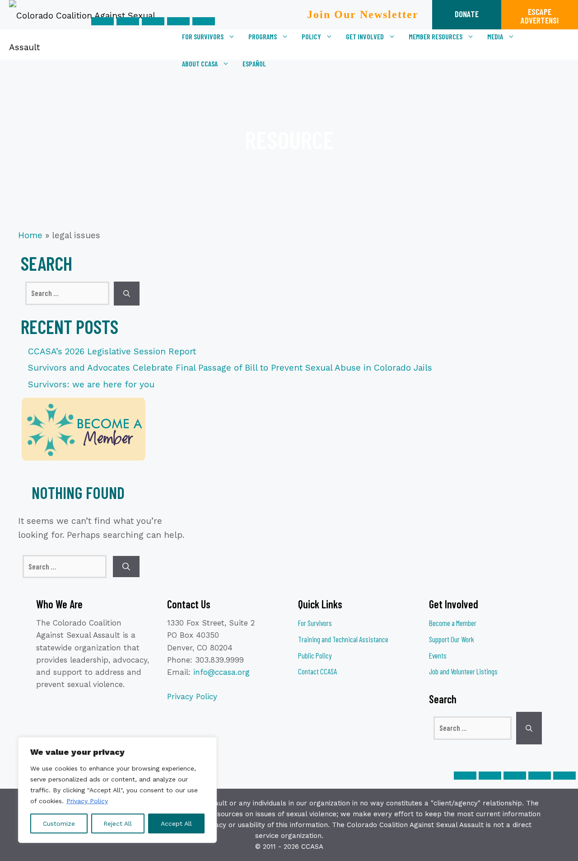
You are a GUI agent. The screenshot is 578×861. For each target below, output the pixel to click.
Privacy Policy (87, 801)
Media (495, 36)
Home (30, 235)
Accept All (176, 823)
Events (438, 655)
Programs (262, 36)
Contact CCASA (317, 671)
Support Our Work (451, 639)
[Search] (127, 294)
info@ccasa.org (221, 672)
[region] (117, 790)
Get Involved (365, 36)
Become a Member (452, 622)
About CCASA (200, 63)
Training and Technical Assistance (343, 639)
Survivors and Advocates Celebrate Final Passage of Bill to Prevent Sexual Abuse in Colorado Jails (230, 367)
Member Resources (435, 36)
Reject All (117, 823)
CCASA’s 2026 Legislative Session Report (112, 351)
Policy (311, 36)
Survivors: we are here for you (91, 384)
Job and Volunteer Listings (463, 671)
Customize (59, 823)
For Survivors (203, 36)
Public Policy (314, 655)
